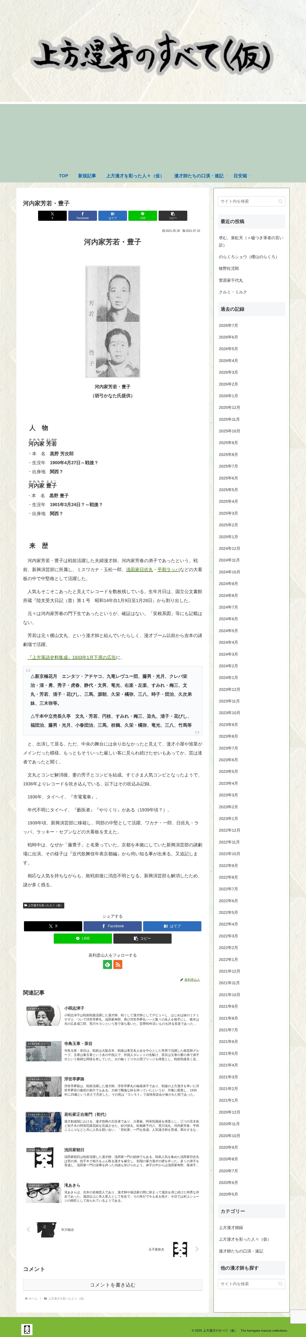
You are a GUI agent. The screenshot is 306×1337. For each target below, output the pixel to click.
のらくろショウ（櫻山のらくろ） (249, 257)
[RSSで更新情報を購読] (117, 964)
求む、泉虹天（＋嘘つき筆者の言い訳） (251, 241)
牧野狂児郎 (229, 268)
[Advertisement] (153, 135)
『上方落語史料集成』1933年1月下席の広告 (72, 657)
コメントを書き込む (113, 1285)
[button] (173, 216)
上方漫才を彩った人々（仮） (45, 905)
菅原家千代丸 (231, 280)
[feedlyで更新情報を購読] (107, 964)
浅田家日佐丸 (139, 569)
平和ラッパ (168, 569)
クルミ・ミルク (233, 292)
